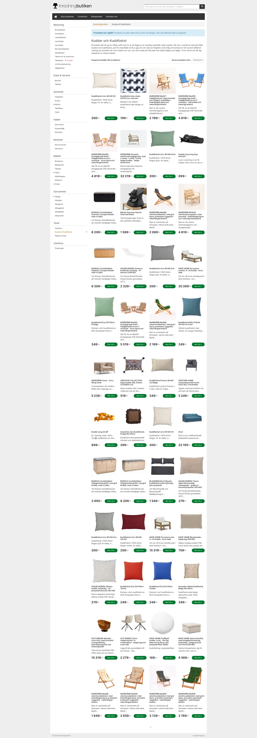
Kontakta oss (111, 16)
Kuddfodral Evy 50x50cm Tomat (132, 587)
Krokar (57, 101)
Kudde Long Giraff (99, 432)
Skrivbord (59, 149)
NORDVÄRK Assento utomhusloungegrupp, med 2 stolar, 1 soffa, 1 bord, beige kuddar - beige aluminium (133, 158)
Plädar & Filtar (60, 236)
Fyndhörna (82, 16)
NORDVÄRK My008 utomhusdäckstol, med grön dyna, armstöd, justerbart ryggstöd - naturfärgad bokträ (191, 698)
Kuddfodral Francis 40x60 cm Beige (161, 381)
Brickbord (59, 161)
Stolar (57, 184)
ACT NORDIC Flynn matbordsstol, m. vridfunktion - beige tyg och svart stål (133, 641)
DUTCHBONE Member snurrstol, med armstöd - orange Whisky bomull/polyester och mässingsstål (102, 642)
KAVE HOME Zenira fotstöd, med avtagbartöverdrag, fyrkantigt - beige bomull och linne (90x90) (190, 641)
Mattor (58, 104)
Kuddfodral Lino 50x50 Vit (161, 432)
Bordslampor (60, 30)
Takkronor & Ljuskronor (64, 56)
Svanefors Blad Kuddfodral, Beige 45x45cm (190, 587)
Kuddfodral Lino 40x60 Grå (161, 268)
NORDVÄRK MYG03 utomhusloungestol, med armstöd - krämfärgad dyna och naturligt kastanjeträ (191, 215)
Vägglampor (60, 68)
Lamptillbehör (60, 37)
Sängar (58, 196)
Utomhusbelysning (63, 64)
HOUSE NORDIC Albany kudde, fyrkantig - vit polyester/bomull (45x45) (103, 588)
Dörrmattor (59, 124)
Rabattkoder (96, 16)
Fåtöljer (58, 169)
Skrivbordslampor (62, 49)
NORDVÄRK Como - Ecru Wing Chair (102, 381)
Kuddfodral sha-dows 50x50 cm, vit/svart (130, 97)
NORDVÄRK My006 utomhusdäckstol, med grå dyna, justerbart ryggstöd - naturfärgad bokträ (161, 215)
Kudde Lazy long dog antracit (188, 155)
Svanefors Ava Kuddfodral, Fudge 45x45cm (132, 433)
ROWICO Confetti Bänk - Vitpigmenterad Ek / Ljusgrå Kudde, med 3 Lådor (133, 483)
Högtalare (59, 97)
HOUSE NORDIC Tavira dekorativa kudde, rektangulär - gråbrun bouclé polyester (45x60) (190, 484)
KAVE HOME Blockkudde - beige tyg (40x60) (190, 538)
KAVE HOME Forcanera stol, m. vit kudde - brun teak (162, 538)
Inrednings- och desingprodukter (72, 6)
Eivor (180, 432)
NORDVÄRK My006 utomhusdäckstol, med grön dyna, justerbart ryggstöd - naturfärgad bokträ (162, 325)
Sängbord (59, 204)
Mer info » (111, 118)
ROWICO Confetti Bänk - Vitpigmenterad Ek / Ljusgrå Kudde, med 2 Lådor (104, 483)
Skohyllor (59, 132)
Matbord (58, 180)
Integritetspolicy (199, 736)
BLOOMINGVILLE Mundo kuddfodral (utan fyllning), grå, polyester (161, 483)
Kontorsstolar (60, 145)
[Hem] (55, 16)
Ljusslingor (59, 41)
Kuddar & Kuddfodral (63, 232)
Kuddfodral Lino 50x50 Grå (103, 537)
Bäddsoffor (59, 165)
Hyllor (57, 172)
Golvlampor (59, 34)
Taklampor (64, 60)
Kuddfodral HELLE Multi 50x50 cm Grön (189, 323)
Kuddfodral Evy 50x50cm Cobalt (161, 587)
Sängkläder (59, 212)
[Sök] (202, 6)
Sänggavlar (59, 208)
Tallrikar (58, 84)
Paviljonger (59, 248)
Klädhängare (60, 176)
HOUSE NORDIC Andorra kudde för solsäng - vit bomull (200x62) (131, 270)
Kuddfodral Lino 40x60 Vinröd (130, 538)
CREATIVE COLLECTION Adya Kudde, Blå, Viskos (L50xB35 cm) (131, 382)
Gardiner (58, 228)
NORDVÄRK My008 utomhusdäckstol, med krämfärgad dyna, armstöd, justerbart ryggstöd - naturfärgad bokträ (132, 698)
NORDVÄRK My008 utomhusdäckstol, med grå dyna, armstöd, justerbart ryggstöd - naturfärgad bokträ (161, 698)
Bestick (58, 80)
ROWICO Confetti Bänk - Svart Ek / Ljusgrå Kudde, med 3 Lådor (102, 214)
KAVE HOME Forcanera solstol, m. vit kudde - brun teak (190, 270)
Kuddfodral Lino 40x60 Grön (162, 154)
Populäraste (197, 60)
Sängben (58, 200)
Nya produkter (67, 16)
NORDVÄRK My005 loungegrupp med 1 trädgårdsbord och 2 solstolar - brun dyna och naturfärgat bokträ (103, 158)
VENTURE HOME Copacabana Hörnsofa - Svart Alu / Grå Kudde (189, 382)
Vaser (57, 112)
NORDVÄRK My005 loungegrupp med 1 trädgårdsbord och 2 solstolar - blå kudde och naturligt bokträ (189, 100)
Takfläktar (59, 108)
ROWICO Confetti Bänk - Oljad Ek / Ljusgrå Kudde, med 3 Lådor (102, 270)
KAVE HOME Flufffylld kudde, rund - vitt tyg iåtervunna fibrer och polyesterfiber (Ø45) (159, 641)
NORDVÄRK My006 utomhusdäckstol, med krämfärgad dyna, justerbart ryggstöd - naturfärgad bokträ (104, 698)
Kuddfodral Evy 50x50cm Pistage (103, 323)
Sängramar (59, 216)
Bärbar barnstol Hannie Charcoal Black (130, 213)
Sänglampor (60, 53)
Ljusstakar (59, 45)
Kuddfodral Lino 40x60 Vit (103, 96)
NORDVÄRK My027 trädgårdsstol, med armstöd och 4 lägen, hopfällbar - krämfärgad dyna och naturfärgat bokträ (162, 100)
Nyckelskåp (59, 128)
